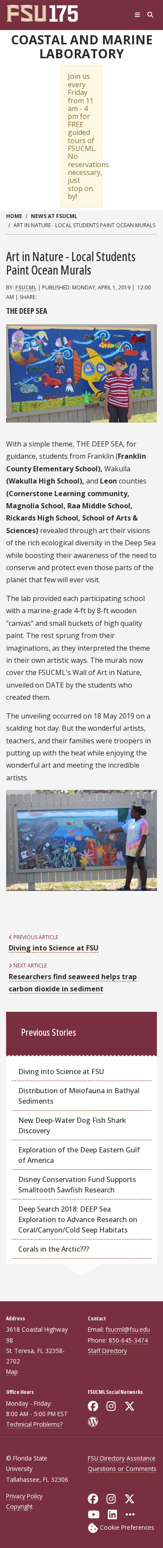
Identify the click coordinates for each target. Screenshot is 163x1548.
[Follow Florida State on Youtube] (94, 1514)
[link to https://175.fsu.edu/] (47, 13)
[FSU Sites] (136, 15)
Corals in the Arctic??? (53, 1249)
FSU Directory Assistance (122, 1458)
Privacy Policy (24, 1496)
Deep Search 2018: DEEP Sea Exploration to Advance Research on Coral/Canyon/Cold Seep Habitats (77, 1219)
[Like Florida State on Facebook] (93, 1499)
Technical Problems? (34, 1424)
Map (12, 1371)
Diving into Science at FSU (61, 1071)
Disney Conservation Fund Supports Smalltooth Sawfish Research (77, 1185)
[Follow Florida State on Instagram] (111, 1499)
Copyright (19, 1506)
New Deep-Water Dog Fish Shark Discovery (72, 1125)
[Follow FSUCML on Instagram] (111, 1406)
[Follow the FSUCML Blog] (93, 1422)
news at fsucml (54, 216)
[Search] (150, 15)
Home (14, 216)
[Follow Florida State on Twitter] (129, 1499)
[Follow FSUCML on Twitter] (129, 1406)
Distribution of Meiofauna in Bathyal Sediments (79, 1096)
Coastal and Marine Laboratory (82, 46)
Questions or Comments (122, 1468)
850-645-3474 (128, 1340)
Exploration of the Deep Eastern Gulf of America (79, 1155)
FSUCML (26, 287)
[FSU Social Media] (130, 1514)
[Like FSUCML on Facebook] (93, 1406)
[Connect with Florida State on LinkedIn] (112, 1514)
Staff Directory (107, 1351)
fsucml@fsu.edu (128, 1329)
